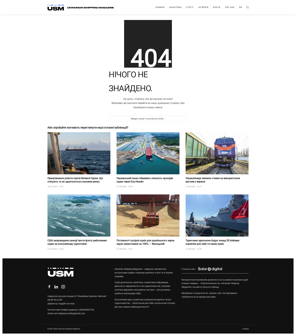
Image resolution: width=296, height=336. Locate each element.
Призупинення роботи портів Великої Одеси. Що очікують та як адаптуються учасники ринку (75, 180)
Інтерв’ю (203, 7)
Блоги (216, 7)
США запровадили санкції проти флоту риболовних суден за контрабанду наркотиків (77, 242)
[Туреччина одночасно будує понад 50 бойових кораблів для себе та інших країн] (217, 215)
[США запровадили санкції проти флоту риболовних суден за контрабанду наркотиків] (78, 215)
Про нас (230, 7)
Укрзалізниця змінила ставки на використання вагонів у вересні (213, 180)
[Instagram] (63, 287)
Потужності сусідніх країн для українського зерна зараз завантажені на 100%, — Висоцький (145, 242)
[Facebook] (49, 287)
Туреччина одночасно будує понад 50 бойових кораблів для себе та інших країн (212, 242)
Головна (245, 329)
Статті (190, 7)
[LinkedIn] (56, 287)
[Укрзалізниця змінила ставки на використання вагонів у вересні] (217, 153)
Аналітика (175, 7)
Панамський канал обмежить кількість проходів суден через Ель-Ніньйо (145, 180)
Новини (160, 7)
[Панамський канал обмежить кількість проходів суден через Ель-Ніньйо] (148, 153)
